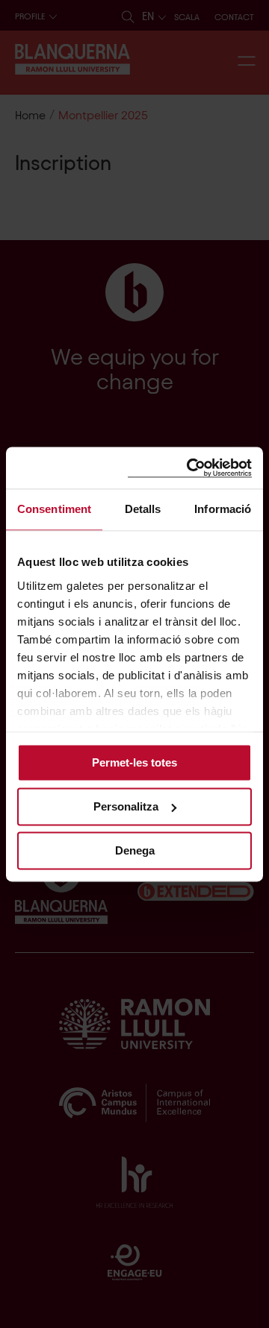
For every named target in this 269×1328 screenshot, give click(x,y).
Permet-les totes (134, 762)
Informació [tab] (222, 509)
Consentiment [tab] (54, 509)
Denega (135, 850)
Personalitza (125, 806)
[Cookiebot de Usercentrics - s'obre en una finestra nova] (190, 468)
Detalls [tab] (143, 509)
